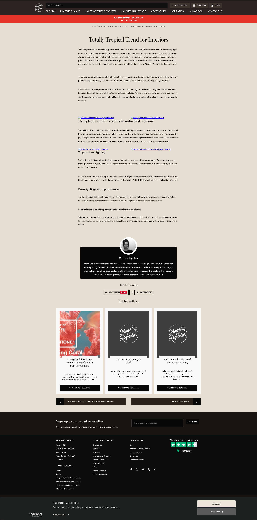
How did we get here (65, 448)
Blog (131, 445)
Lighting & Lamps (70, 11)
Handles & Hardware (133, 11)
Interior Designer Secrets (140, 448)
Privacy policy (98, 463)
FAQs (95, 467)
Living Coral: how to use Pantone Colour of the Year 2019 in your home (79, 362)
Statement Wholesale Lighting (68, 481)
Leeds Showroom (137, 459)
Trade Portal (201, 5)
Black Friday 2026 (100, 474)
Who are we (61, 452)
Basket (217, 5)
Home (94, 26)
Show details (59, 515)
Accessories (158, 11)
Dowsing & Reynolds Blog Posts (112, 26)
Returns (96, 448)
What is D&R (61, 445)
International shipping (102, 456)
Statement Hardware (64, 489)
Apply (58, 474)
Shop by (50, 11)
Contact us (97, 445)
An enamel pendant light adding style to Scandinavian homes (90, 402)
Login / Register (181, 5)
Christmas (134, 456)
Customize (215, 511)
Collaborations (136, 452)
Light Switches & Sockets (100, 11)
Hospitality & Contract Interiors (68, 478)
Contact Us (215, 11)
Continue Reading (79, 388)
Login (58, 470)
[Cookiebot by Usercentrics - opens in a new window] (35, 515)
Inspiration (177, 11)
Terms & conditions (100, 459)
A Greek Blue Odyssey (180, 402)
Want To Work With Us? (65, 456)
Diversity (59, 459)
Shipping (96, 452)
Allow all (216, 504)
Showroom (196, 11)
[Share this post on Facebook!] (144, 292)
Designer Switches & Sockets (67, 485)
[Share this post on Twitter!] (132, 292)
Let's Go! (193, 421)
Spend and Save (99, 470)
